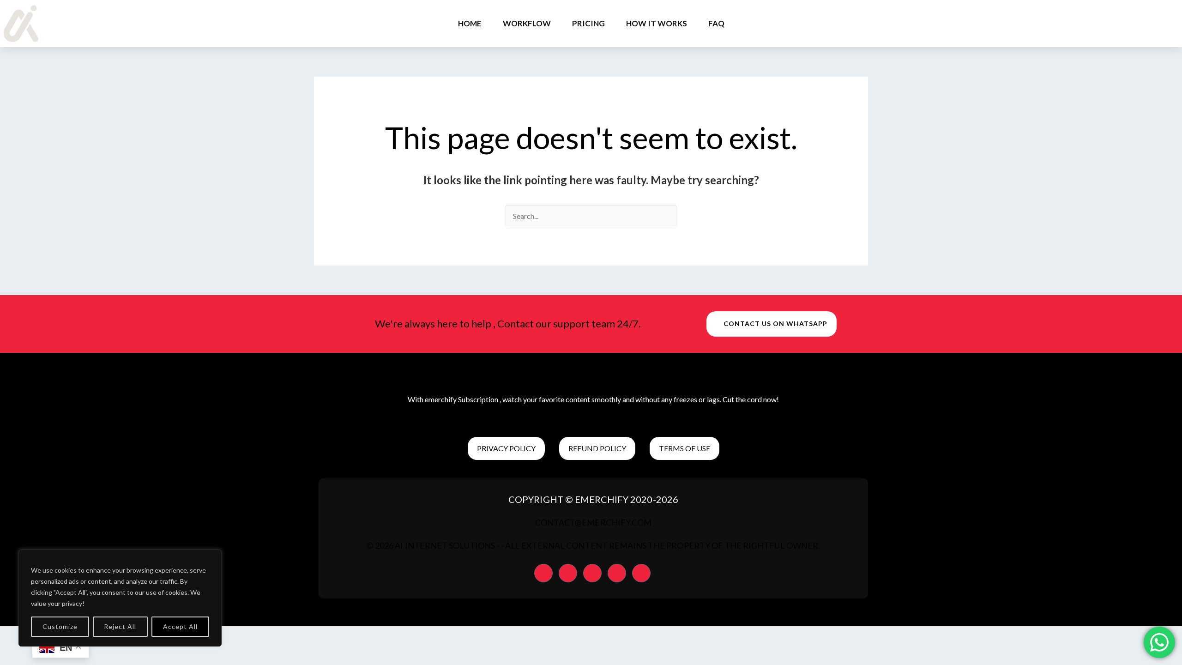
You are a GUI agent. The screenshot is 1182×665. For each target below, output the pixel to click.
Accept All (180, 626)
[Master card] (568, 573)
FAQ (716, 23)
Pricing (588, 23)
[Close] (211, 557)
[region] (120, 598)
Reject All (120, 626)
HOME (470, 23)
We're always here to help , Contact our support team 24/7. (508, 323)
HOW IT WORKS (656, 23)
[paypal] (543, 573)
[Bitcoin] (617, 573)
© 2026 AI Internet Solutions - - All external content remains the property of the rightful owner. (593, 545)
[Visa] (592, 573)
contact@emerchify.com (593, 522)
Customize (60, 626)
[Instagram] (641, 573)
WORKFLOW (527, 23)
